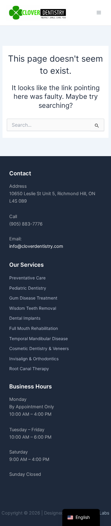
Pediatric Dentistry (27, 288)
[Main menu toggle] (99, 13)
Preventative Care (27, 277)
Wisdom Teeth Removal (32, 308)
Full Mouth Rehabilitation (33, 328)
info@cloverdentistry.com (36, 246)
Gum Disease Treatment (33, 298)
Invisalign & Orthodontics (34, 358)
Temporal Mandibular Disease (38, 338)
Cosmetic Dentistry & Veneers (39, 348)
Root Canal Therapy (29, 368)
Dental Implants (24, 318)
